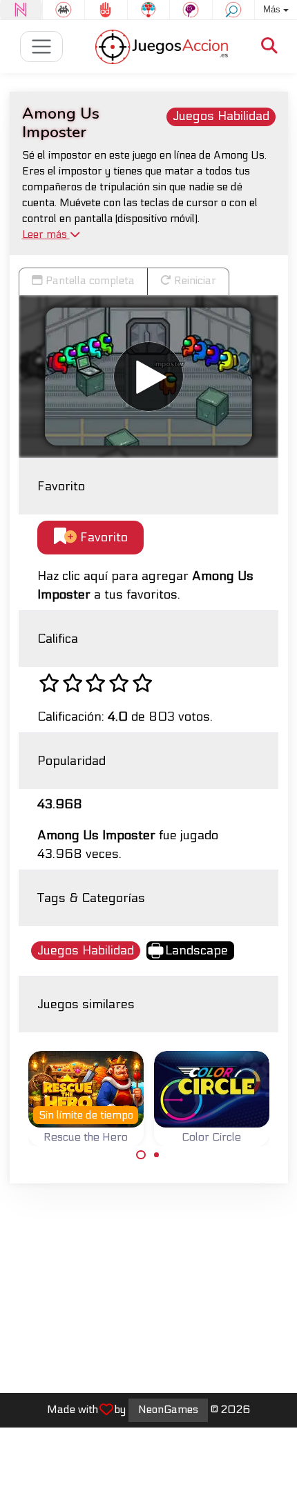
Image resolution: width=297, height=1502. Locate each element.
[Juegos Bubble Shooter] (149, 9)
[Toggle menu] (42, 46)
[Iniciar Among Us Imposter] (148, 376)
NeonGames (168, 1409)
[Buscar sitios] (269, 46)
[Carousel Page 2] (157, 1155)
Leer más (46, 234)
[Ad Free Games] (106, 9)
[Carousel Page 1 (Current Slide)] (141, 1155)
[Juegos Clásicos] (64, 9)
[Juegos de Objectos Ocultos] (233, 9)
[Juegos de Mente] (191, 9)
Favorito (102, 537)
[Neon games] (21, 9)
